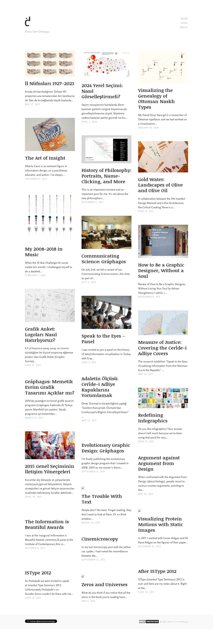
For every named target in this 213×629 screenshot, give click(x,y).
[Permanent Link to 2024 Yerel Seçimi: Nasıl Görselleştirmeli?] (106, 76)
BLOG (184, 23)
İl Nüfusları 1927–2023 (49, 83)
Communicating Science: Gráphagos (104, 259)
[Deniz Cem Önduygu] (30, 27)
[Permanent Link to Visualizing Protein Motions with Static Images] (139, 509)
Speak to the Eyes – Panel (103, 339)
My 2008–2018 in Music (44, 252)
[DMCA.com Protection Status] (149, 622)
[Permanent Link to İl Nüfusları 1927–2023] (50, 74)
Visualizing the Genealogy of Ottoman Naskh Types (156, 98)
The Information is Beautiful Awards (47, 524)
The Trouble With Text (102, 499)
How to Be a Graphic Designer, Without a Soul (161, 270)
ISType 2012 (38, 572)
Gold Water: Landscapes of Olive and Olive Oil (160, 185)
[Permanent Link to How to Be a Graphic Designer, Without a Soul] (163, 255)
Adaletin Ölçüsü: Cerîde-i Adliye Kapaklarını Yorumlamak (100, 386)
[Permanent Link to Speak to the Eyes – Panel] (106, 326)
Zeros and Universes (104, 584)
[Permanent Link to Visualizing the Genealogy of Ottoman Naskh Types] (163, 81)
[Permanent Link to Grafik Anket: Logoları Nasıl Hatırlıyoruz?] (50, 319)
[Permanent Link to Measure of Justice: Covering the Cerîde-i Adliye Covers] (163, 333)
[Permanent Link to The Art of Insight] (50, 149)
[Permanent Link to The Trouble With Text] (83, 487)
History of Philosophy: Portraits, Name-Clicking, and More (106, 175)
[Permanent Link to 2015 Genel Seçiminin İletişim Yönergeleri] (50, 457)
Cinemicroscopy (100, 539)
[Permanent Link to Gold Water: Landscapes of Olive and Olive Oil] (163, 170)
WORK (184, 18)
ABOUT (184, 27)
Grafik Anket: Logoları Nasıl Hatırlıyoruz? (41, 334)
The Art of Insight (45, 158)
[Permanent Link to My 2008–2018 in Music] (50, 239)
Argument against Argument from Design (159, 463)
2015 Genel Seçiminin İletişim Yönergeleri (49, 469)
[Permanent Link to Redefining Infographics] (163, 406)
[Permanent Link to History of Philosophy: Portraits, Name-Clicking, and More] (106, 161)
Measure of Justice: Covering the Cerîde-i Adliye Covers (162, 347)
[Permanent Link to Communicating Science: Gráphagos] (106, 246)
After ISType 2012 (157, 571)
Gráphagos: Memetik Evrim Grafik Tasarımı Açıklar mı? (49, 387)
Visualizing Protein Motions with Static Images (160, 524)
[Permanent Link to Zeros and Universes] (83, 575)
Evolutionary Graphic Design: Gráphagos (106, 448)
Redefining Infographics (152, 418)
